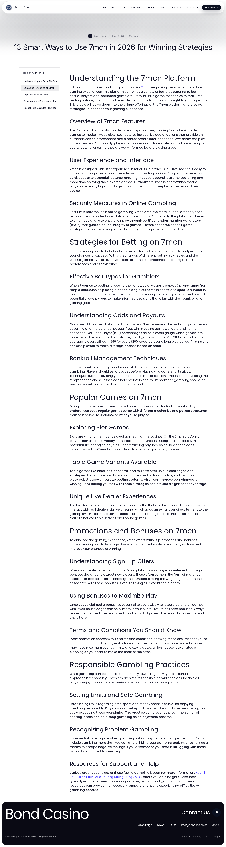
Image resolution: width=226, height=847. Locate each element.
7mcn (145, 87)
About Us (185, 836)
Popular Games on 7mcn (36, 94)
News (161, 825)
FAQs (172, 825)
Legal (217, 836)
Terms (207, 836)
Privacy (197, 836)
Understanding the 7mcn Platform (40, 81)
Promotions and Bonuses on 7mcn (41, 101)
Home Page (144, 825)
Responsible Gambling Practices (40, 108)
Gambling (133, 36)
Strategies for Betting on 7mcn (39, 88)
